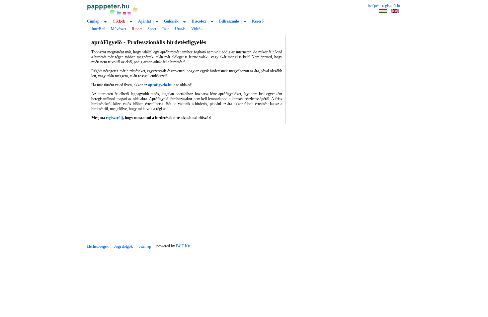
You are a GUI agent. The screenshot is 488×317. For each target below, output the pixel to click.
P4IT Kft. (183, 246)
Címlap (93, 21)
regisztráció (391, 5)
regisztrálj (114, 117)
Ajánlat (144, 21)
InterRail (98, 29)
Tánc (165, 29)
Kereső (258, 21)
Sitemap (144, 246)
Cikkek (119, 21)
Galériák (171, 21)
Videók (197, 29)
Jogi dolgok (123, 246)
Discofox (199, 21)
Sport (151, 29)
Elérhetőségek (98, 246)
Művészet (118, 29)
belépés (373, 5)
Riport (137, 29)
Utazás (180, 29)
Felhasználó (229, 21)
